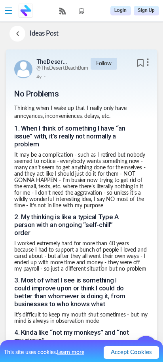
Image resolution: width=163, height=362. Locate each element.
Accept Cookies (131, 352)
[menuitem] (62, 11)
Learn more (70, 352)
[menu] (72, 11)
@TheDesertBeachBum (62, 68)
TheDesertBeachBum (52, 61)
